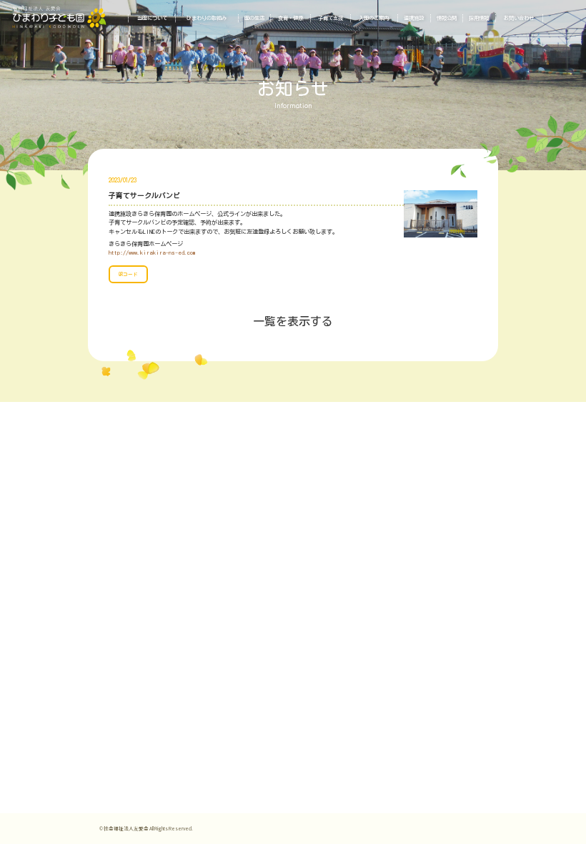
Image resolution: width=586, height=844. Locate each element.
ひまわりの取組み (207, 18)
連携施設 (414, 18)
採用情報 (479, 18)
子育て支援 (330, 18)
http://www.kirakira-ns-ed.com (152, 252)
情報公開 (447, 18)
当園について (152, 18)
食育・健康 (290, 18)
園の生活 (254, 18)
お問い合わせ (519, 18)
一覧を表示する (293, 321)
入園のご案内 (374, 18)
